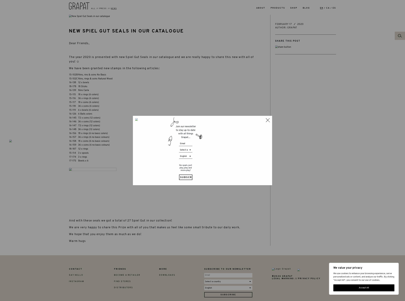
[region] (364, 279)
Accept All (364, 287)
